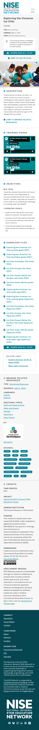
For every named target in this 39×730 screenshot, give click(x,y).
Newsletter (8, 618)
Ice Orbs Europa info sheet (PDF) (18, 269)
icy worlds (8, 468)
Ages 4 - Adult (20, 388)
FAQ (5, 653)
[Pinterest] (25, 723)
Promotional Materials (13, 650)
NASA (15, 451)
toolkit (24, 455)
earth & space (10, 463)
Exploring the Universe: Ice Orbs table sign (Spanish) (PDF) (18, 339)
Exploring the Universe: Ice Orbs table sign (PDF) (18, 290)
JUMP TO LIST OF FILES (20, 58)
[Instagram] (17, 723)
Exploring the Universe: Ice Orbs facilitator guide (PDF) (19, 255)
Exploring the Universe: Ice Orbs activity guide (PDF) (18, 248)
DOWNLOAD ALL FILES (21, 53)
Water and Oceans (11, 408)
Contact (7, 625)
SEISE (7, 451)
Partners (7, 637)
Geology (7, 411)
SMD (15, 455)
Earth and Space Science (14, 405)
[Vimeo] (29, 723)
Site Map (7, 657)
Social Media (9, 622)
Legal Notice (28, 691)
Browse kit (8, 442)
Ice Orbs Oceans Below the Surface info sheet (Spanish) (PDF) (19, 323)
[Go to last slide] (3, 74)
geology (7, 476)
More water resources (18, 366)
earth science (25, 459)
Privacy (7, 691)
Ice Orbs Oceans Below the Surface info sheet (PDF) (18, 276)
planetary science (11, 472)
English (7, 395)
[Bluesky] (13, 723)
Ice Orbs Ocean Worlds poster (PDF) (20, 283)
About (6, 634)
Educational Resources (19, 384)
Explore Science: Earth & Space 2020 (19, 361)
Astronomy (8, 414)
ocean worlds (24, 463)
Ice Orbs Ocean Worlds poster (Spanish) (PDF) (20, 331)
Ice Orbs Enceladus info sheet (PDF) (20, 262)
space (24, 451)
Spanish (7, 398)
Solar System (9, 417)
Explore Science (10, 459)
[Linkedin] (21, 723)
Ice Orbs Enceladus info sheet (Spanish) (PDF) (20, 307)
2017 (23, 476)
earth (7, 455)
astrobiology (26, 472)
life (16, 476)
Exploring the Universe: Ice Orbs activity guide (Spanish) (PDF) (19, 299)
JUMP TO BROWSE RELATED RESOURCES (18, 121)
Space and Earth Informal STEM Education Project (17, 500)
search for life (21, 468)
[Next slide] (35, 74)
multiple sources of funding (15, 682)
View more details (11, 559)
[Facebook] (9, 723)
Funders (7, 641)
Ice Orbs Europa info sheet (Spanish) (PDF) (18, 314)
